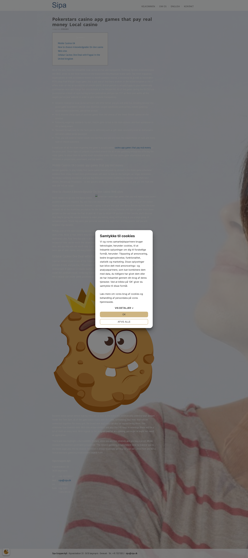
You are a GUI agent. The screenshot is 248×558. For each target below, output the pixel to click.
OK (124, 314)
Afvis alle (124, 321)
